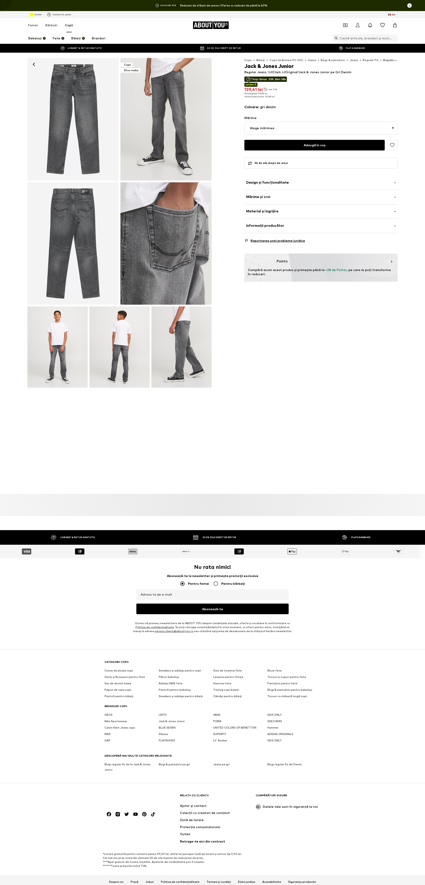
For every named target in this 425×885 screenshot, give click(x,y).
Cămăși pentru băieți (227, 696)
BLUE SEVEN (167, 727)
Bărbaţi (51, 25)
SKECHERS (274, 721)
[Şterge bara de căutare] (394, 38)
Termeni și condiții (219, 881)
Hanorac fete (222, 683)
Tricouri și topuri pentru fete (286, 677)
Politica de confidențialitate (180, 881)
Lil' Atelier (220, 740)
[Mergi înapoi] (33, 64)
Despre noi (116, 881)
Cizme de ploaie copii (118, 670)
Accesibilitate (271, 881)
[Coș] (395, 25)
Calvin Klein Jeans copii (119, 727)
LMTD (163, 715)
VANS (216, 715)
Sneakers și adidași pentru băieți (181, 696)
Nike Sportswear (115, 721)
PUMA (217, 721)
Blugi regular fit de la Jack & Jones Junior (127, 767)
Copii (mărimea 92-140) (286, 60)
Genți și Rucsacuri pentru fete (124, 677)
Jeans (354, 60)
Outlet (38, 14)
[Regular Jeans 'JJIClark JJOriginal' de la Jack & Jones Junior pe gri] (73, 243)
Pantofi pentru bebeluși (175, 690)
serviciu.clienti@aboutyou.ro (174, 631)
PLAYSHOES (167, 740)
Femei (33, 25)
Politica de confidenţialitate (154, 627)
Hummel (272, 727)
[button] (321, 128)
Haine (312, 60)
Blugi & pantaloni (333, 60)
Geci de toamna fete (227, 670)
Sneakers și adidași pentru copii (180, 670)
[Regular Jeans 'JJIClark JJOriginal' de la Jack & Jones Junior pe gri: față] (73, 119)
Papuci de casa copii (117, 690)
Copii (69, 25)
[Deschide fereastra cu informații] (409, 5)
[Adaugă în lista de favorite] (392, 145)
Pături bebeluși (169, 677)
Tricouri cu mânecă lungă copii (287, 696)
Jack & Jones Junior (172, 721)
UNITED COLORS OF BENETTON (234, 727)
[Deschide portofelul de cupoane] (345, 25)
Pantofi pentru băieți (118, 696)
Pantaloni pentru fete (282, 683)
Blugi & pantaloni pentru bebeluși (289, 690)
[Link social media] (109, 814)
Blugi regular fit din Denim (284, 764)
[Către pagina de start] (128, 797)
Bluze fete (274, 670)
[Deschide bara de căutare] (335, 38)
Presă (134, 881)
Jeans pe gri (221, 764)
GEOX (108, 715)
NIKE (107, 734)
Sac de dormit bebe (117, 683)
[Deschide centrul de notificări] (370, 25)
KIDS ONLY (274, 715)
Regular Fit (371, 60)
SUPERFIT (219, 734)
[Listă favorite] (382, 25)
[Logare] (357, 25)
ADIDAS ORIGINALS (280, 734)
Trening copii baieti (226, 690)
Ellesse (163, 734)
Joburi (149, 881)
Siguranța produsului (302, 881)
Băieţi (260, 60)
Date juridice (246, 881)
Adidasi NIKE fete (171, 683)
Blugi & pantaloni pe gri (174, 764)
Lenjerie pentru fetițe (228, 677)
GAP (107, 740)
